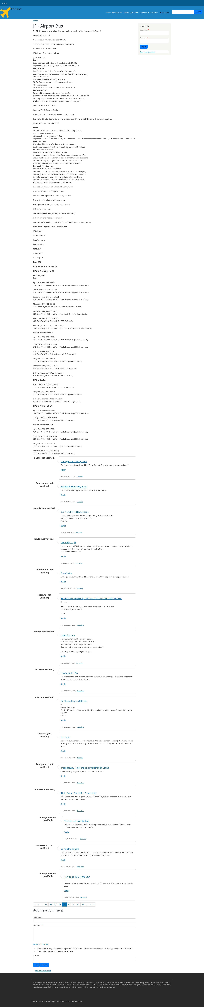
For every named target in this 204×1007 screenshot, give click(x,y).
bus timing (66, 737)
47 (55, 904)
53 (83, 904)
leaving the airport (70, 848)
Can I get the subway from (74, 461)
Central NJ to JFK (68, 542)
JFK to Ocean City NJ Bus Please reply (78, 793)
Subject (36, 956)
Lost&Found (117, 12)
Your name (37, 917)
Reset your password (147, 52)
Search (198, 12)
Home (108, 12)
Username (144, 30)
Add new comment (43, 971)
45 (46, 904)
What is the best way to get (74, 486)
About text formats (41, 944)
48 (60, 904)
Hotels (126, 12)
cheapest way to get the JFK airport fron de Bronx (85, 767)
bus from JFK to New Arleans (75, 511)
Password (143, 38)
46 (51, 904)
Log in (4, 3)
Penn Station (67, 573)
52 (78, 904)
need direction (68, 635)
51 (74, 904)
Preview (44, 965)
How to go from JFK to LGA (77, 876)
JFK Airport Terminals (139, 12)
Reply (63, 469)
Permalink (80, 477)
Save (36, 965)
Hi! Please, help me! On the (74, 701)
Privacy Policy (65, 1001)
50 (69, 904)
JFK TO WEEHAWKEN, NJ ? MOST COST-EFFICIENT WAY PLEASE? (91, 598)
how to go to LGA (69, 673)
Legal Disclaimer (76, 1001)
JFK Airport (16, 8)
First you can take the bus (76, 821)
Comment (37, 925)
